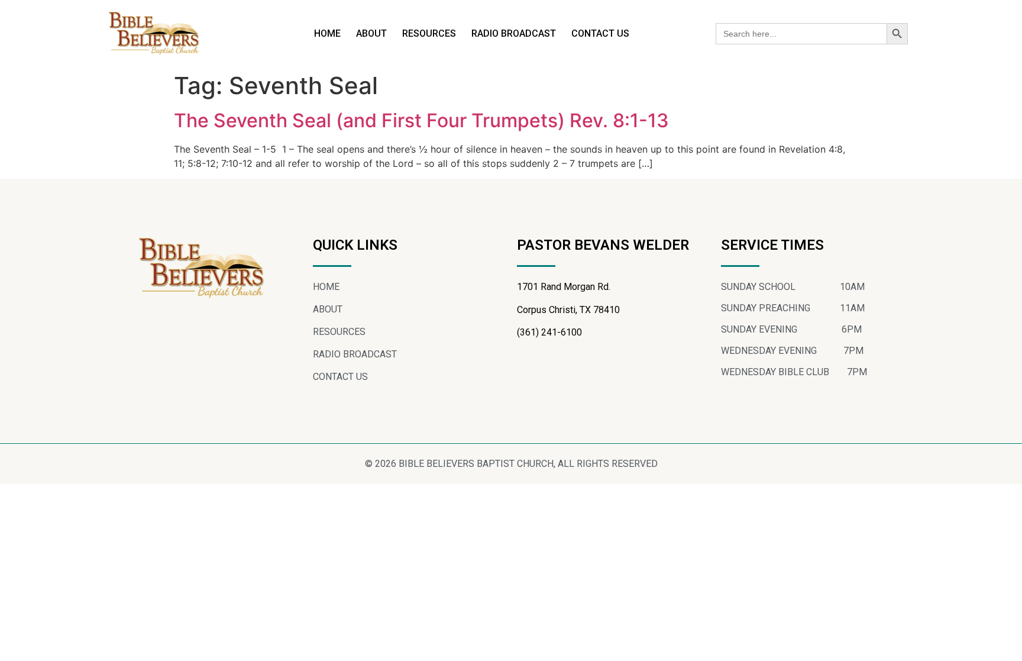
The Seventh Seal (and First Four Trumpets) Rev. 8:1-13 (421, 120)
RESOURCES (429, 33)
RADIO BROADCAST (513, 33)
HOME (327, 33)
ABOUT (371, 33)
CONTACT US (600, 33)
